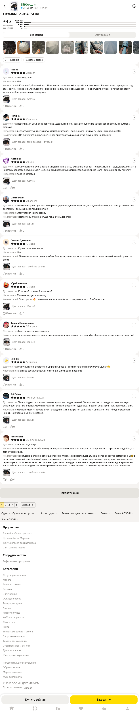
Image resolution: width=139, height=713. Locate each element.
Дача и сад (9, 622)
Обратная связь (11, 667)
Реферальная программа (16, 561)
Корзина (104, 708)
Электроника (10, 594)
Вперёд (26, 505)
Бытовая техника (12, 584)
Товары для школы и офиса (18, 631)
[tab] (9, 47)
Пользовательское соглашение (19, 662)
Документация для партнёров (19, 543)
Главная (11, 708)
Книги (6, 627)
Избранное (81, 708)
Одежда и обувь (12, 598)
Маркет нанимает (12, 672)
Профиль (127, 708)
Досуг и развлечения (14, 575)
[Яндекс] (27, 688)
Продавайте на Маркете (16, 538)
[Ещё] (134, 71)
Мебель (7, 579)
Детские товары (12, 650)
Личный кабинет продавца (17, 533)
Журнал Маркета (12, 677)
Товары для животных (15, 641)
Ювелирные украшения (16, 655)
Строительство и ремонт (16, 645)
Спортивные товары (14, 636)
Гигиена (7, 589)
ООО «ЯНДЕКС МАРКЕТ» (25, 683)
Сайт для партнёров (14, 547)
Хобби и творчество (14, 617)
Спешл (34, 708)
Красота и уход (11, 612)
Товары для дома (12, 603)
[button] (5, 6)
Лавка (58, 708)
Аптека (7, 608)
